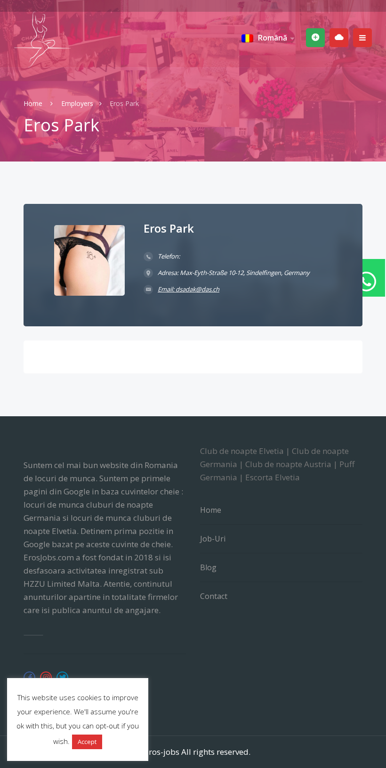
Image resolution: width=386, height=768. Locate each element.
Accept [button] (87, 741)
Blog (208, 567)
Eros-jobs (161, 751)
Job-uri (212, 539)
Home (34, 103)
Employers (77, 103)
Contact (213, 596)
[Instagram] (46, 677)
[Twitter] (62, 677)
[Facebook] (29, 677)
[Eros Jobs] (42, 39)
